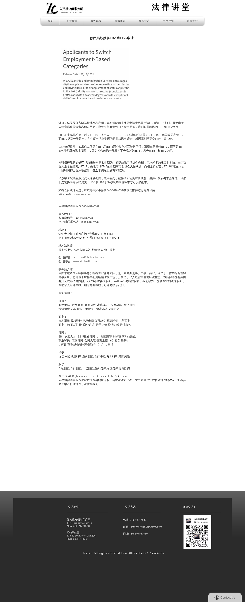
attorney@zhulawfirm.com (74, 194)
